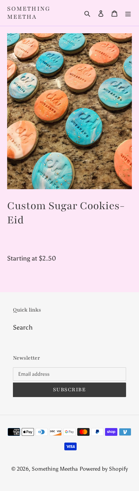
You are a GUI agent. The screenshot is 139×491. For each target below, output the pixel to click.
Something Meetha (28, 13)
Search (23, 327)
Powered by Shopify (104, 468)
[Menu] (128, 13)
